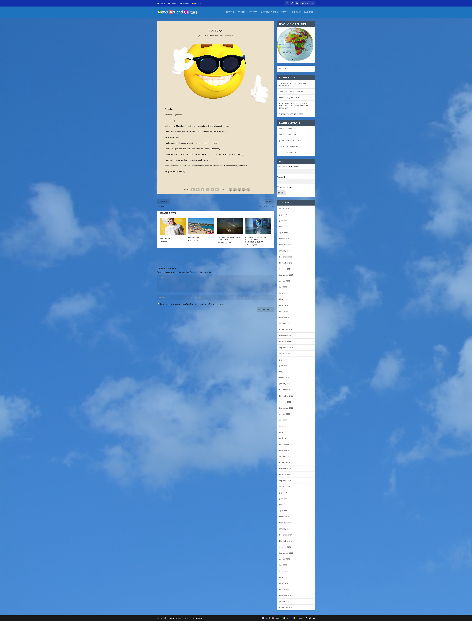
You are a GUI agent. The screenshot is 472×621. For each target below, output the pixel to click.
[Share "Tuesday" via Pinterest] (207, 189)
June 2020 (283, 571)
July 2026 (283, 214)
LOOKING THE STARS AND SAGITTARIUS (228, 238)
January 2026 (284, 251)
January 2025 (284, 323)
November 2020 (286, 541)
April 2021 (283, 511)
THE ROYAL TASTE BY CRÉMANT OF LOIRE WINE (294, 84)
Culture (296, 12)
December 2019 (285, 607)
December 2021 (285, 462)
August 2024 (284, 353)
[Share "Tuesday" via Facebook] (192, 189)
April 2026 (283, 232)
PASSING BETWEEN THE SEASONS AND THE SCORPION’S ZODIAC (255, 239)
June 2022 (283, 426)
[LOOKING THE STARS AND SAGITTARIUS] (230, 226)
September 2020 (286, 553)
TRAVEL (284, 12)
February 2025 (285, 317)
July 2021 (283, 492)
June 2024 (283, 365)
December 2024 (285, 329)
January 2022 (284, 456)
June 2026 (283, 220)
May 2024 (283, 372)
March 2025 (284, 311)
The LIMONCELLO (167, 238)
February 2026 (285, 245)
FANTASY (253, 12)
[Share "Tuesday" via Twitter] (197, 189)
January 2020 (284, 601)
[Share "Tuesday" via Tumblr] (202, 189)
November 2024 (286, 335)
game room (284, 140)
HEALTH (230, 12)
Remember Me (286, 187)
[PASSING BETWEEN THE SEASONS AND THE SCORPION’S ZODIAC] (258, 226)
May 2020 (283, 577)
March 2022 (284, 444)
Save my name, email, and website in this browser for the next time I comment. (192, 304)
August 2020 (284, 559)
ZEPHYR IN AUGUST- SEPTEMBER (293, 91)
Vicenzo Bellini (293, 153)
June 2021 (283, 498)
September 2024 (286, 347)
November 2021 (286, 468)
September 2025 (286, 275)
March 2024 (284, 378)
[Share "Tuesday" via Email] (217, 189)
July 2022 (283, 420)
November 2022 (286, 396)
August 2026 (284, 208)
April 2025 (283, 305)
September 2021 (286, 480)
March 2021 (284, 517)
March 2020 (284, 589)
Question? (291, 128)
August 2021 (284, 486)
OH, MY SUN (193, 237)
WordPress (197, 618)
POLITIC (241, 12)
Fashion (308, 12)
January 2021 (284, 529)
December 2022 (285, 390)
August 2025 (284, 281)
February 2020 (285, 595)
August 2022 (284, 414)
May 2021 (283, 504)
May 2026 (283, 226)
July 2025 (283, 287)
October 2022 (285, 402)
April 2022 (283, 438)
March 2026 (284, 238)
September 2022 (286, 408)
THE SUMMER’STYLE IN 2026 (291, 114)
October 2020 (285, 547)
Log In (281, 193)
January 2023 (284, 384)
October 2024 (285, 341)
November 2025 (286, 263)
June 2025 (283, 293)
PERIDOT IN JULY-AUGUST (290, 97)
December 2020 (285, 535)
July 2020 (283, 565)
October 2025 (285, 269)
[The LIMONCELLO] (173, 226)
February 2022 (285, 450)
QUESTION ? (292, 134)
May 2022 (283, 432)
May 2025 (283, 299)
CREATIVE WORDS (269, 12)
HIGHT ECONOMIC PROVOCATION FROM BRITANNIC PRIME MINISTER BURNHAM (293, 105)
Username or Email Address (288, 166)
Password (281, 177)
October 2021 (285, 474)
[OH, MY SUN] (201, 226)
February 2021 (285, 523)
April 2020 (283, 583)
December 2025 (285, 257)
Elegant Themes (174, 618)
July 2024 (283, 359)
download (283, 147)
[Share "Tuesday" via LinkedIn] (212, 189)
